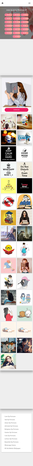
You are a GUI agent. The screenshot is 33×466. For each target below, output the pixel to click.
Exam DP (17, 25)
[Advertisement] (16, 57)
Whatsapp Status (10, 445)
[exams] (8, 121)
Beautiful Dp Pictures (12, 442)
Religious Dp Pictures (12, 429)
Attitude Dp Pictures (11, 426)
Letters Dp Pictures (11, 439)
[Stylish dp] (8, 233)
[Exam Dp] (8, 249)
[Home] (2, 3)
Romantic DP (9, 25)
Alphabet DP (17, 36)
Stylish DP (17, 22)
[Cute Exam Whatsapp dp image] (24, 121)
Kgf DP (24, 32)
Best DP (17, 14)
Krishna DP (9, 32)
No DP (24, 25)
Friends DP (9, 29)
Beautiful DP (25, 22)
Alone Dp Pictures (10, 423)
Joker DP (17, 32)
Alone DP (17, 18)
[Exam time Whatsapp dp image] (8, 137)
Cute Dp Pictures (10, 435)
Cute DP (8, 22)
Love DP (25, 14)
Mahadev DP (25, 29)
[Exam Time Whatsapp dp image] (24, 137)
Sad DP (8, 18)
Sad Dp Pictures (10, 419)
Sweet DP (17, 29)
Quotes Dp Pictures (11, 432)
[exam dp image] (8, 345)
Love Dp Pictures (10, 416)
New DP (8, 14)
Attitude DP (25, 18)
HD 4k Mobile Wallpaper (12, 448)
